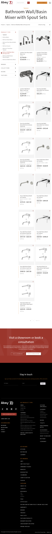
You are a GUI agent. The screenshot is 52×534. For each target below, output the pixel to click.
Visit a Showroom (18, 353)
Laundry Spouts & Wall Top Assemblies (27, 428)
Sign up (42, 383)
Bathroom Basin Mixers (7, 39)
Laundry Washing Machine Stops (26, 430)
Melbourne (4, 427)
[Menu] (50, 3)
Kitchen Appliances (43, 406)
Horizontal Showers (44, 414)
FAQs (21, 499)
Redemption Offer (25, 521)
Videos (21, 494)
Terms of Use (37, 532)
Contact (23, 488)
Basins (42, 420)
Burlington (24, 472)
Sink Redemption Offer (27, 523)
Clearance (43, 441)
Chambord (23, 475)
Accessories (43, 430)
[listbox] (44, 25)
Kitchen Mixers (6, 37)
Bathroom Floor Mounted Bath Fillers (9, 43)
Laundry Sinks (23, 408)
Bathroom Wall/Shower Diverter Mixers (8, 56)
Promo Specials (25, 526)
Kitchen (22, 449)
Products (3, 24)
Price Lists (23, 515)
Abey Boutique (25, 464)
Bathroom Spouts (6, 46)
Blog (21, 493)
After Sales (23, 501)
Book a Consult (42, 2)
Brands (22, 510)
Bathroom (23, 452)
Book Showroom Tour (9, 414)
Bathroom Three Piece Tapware (7, 49)
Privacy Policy (43, 532)
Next (37, 320)
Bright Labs (49, 532)
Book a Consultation (33, 353)
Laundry (23, 454)
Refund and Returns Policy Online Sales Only (34, 504)
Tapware (8, 24)
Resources (23, 491)
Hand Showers (43, 412)
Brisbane (3, 425)
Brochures (22, 496)
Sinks (22, 405)
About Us (23, 486)
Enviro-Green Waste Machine (26, 433)
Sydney (3, 431)
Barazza (23, 469)
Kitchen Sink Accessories (44, 431)
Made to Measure (45, 436)
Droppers (42, 411)
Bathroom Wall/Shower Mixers (9, 59)
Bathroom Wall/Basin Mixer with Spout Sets (8, 53)
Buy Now (42, 438)
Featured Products (26, 518)
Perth (3, 429)
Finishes (22, 512)
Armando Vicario (25, 466)
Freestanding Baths (44, 426)
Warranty (23, 507)
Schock (22, 480)
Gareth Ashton (25, 477)
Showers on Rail (43, 415)
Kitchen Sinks (22, 406)
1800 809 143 (5, 418)
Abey (21, 461)
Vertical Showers (43, 417)
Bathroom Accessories (44, 433)
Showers (42, 409)
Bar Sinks (22, 410)
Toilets (42, 423)
